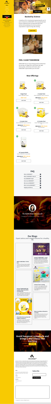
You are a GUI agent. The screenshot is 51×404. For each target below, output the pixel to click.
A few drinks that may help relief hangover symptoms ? (23, 319)
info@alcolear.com (7, 26)
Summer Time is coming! (39, 285)
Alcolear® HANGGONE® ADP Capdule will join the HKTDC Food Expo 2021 (23, 291)
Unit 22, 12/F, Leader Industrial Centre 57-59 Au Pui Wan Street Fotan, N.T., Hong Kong (7, 23)
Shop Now (23, 100)
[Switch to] (7, 17)
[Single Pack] (23, 85)
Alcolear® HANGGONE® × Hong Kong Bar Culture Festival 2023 (40, 259)
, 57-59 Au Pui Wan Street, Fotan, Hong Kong (21, 374)
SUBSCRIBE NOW (36, 378)
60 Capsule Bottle (23, 152)
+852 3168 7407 (18, 378)
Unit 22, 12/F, (17, 373)
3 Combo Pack (41, 94)
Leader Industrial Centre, (24, 373)
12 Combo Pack (41, 121)
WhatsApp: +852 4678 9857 (7, 25)
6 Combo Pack (23, 121)
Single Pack (23, 94)
